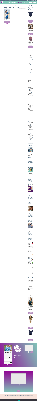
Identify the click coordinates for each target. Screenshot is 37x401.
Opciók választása (30, 21)
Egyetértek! (8, 364)
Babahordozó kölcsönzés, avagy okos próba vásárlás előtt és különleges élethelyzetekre (30, 174)
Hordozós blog (11, 2)
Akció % (8, 2)
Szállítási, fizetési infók (27, 0)
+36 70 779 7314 (3, 0)
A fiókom (32, 0)
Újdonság (18, 384)
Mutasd (18, 390)
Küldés (32, 352)
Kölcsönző (19, 2)
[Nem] (36, 399)
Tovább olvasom (30, 313)
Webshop (15, 2)
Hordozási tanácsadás (25, 2)
